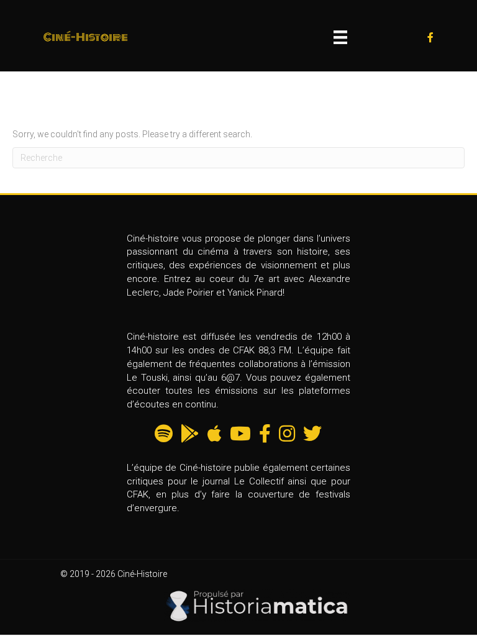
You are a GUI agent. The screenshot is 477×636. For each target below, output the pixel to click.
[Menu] (340, 37)
